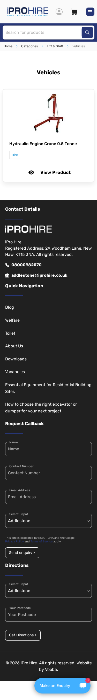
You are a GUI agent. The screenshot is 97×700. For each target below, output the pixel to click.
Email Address (19, 490)
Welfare (12, 320)
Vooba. (51, 669)
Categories (29, 46)
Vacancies (15, 371)
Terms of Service (42, 541)
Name (13, 442)
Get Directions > (22, 635)
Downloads (16, 359)
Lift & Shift (55, 46)
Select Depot (18, 514)
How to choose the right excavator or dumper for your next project (41, 407)
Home (8, 46)
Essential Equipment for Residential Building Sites (48, 388)
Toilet (10, 333)
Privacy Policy (14, 541)
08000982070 (26, 264)
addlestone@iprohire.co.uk (39, 275)
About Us (14, 345)
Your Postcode (20, 608)
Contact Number (21, 466)
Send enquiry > (22, 552)
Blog (9, 307)
